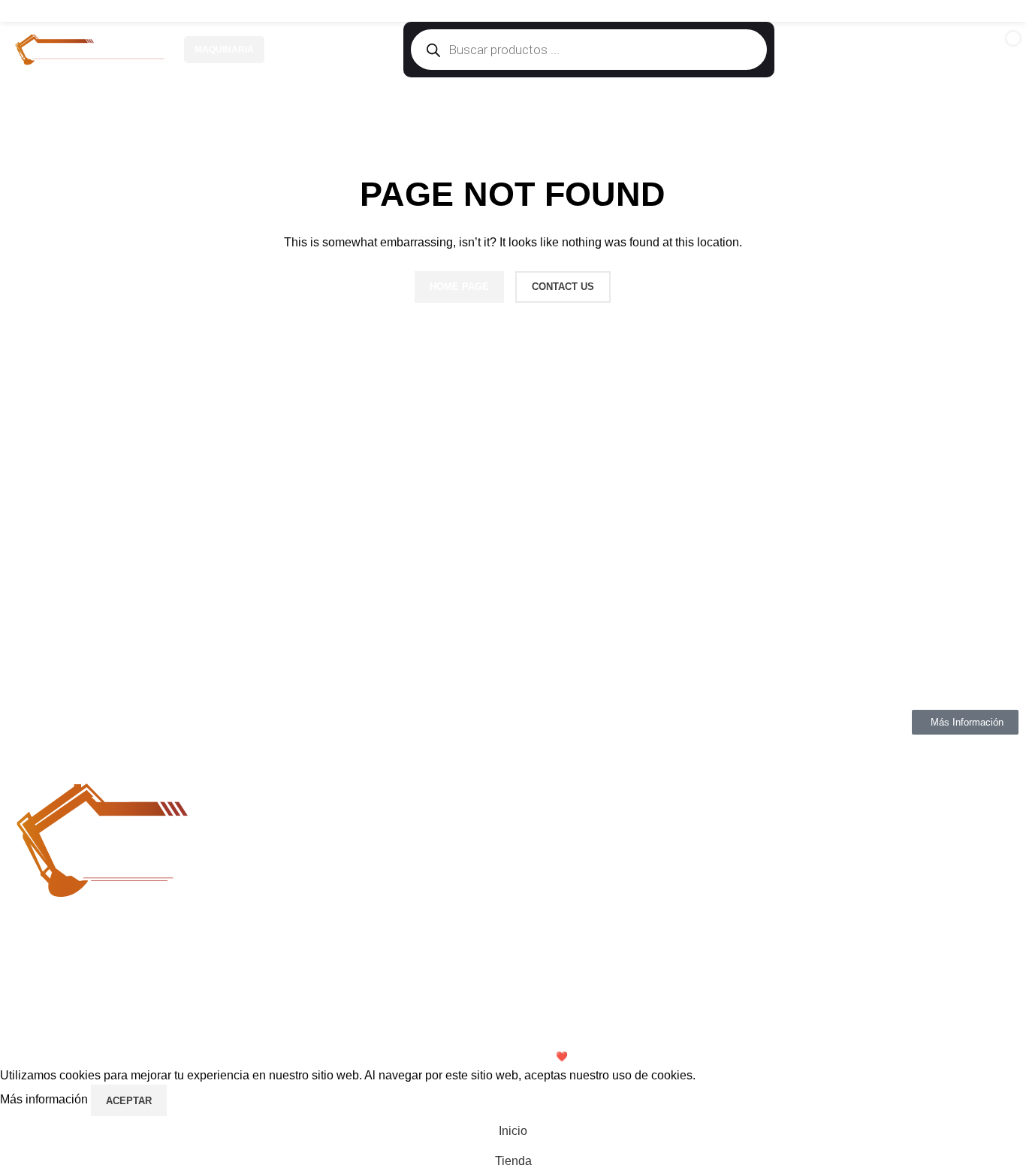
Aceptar (129, 1100)
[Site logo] (90, 49)
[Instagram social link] (967, 11)
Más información (45, 1100)
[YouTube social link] (985, 11)
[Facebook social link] (948, 11)
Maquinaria (224, 49)
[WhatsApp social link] (1005, 11)
